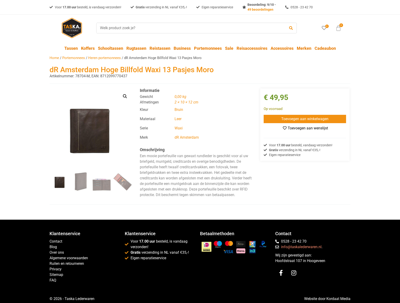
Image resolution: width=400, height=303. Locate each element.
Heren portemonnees (104, 58)
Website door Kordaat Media (327, 299)
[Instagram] (294, 273)
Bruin (179, 109)
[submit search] (291, 28)
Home (54, 58)
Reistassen (160, 48)
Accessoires (282, 48)
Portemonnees (208, 48)
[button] (125, 96)
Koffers (88, 48)
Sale (229, 48)
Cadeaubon (325, 48)
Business (182, 48)
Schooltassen (110, 48)
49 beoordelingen (260, 9)
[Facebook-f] (281, 273)
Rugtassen (136, 48)
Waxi (179, 128)
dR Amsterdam (187, 137)
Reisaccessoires (252, 48)
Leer (178, 119)
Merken (304, 48)
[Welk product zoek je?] (190, 28)
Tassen (71, 48)
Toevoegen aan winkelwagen (304, 119)
